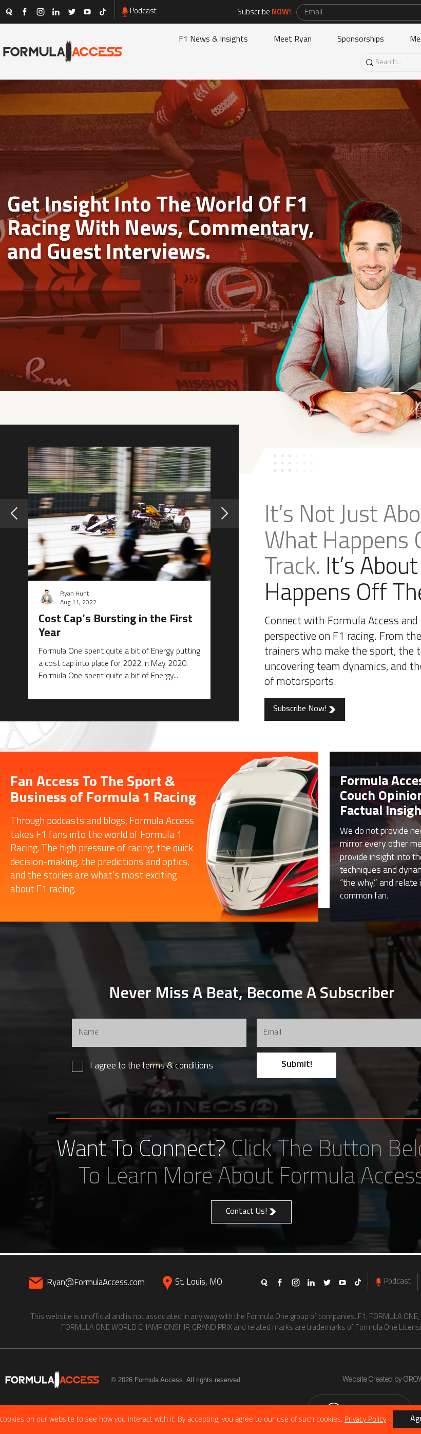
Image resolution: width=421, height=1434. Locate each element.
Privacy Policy (365, 1419)
